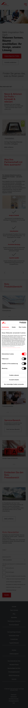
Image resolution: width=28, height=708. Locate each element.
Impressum (4, 347)
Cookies (18, 347)
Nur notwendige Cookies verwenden (14, 384)
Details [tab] (14, 327)
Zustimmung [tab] (5, 327)
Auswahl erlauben (14, 379)
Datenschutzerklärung (11, 347)
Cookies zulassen (14, 375)
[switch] (24, 358)
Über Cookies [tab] (22, 327)
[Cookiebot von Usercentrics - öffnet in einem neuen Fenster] (19, 323)
